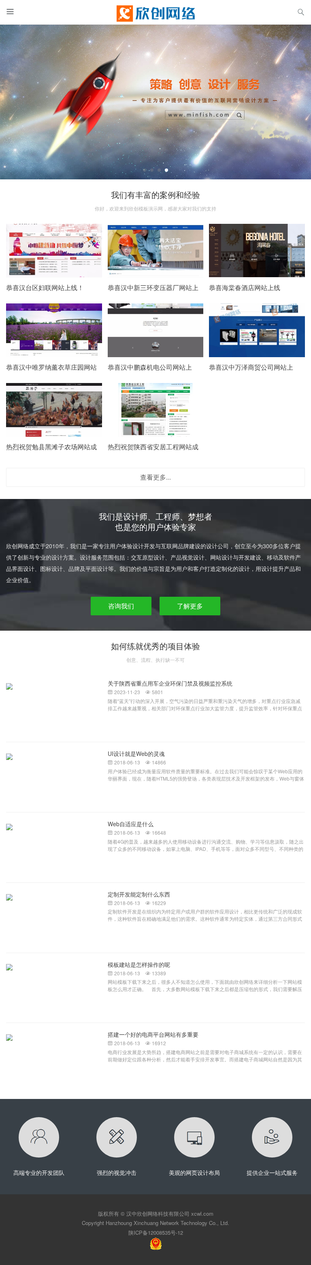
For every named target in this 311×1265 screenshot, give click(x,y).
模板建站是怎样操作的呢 (139, 964)
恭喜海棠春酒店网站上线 (244, 287)
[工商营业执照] (155, 1243)
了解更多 (190, 605)
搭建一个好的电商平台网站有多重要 (153, 1034)
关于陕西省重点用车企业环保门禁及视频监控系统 (170, 683)
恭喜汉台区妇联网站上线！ (45, 287)
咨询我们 (121, 605)
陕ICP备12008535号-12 (155, 1232)
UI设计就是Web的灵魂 (136, 753)
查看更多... (155, 477)
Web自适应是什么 (130, 824)
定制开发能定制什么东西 (139, 894)
